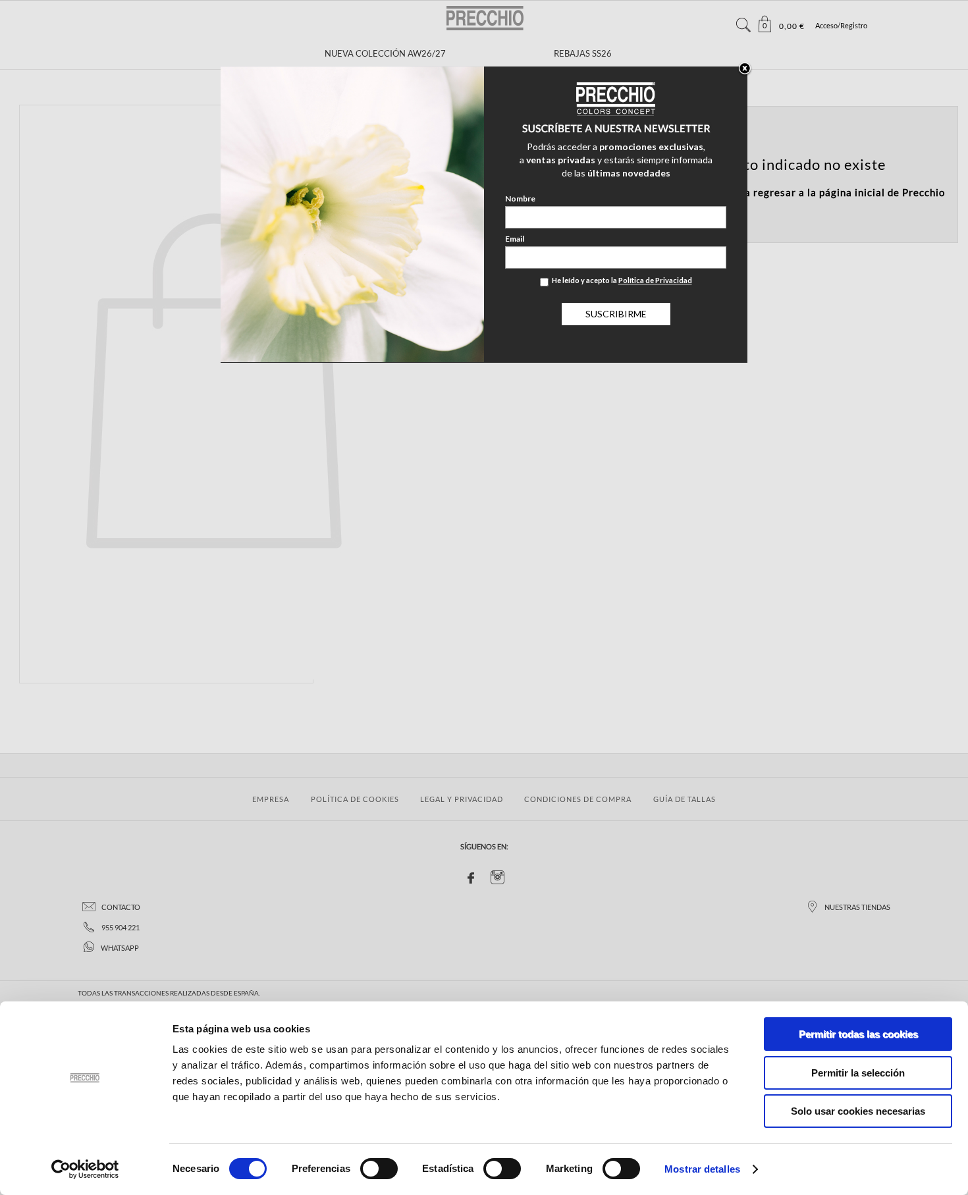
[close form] (745, 69)
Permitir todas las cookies (858, 1034)
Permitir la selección (858, 1072)
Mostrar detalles (702, 1169)
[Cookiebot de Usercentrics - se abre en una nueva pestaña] (85, 1169)
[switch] (379, 1168)
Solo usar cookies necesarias (858, 1111)
